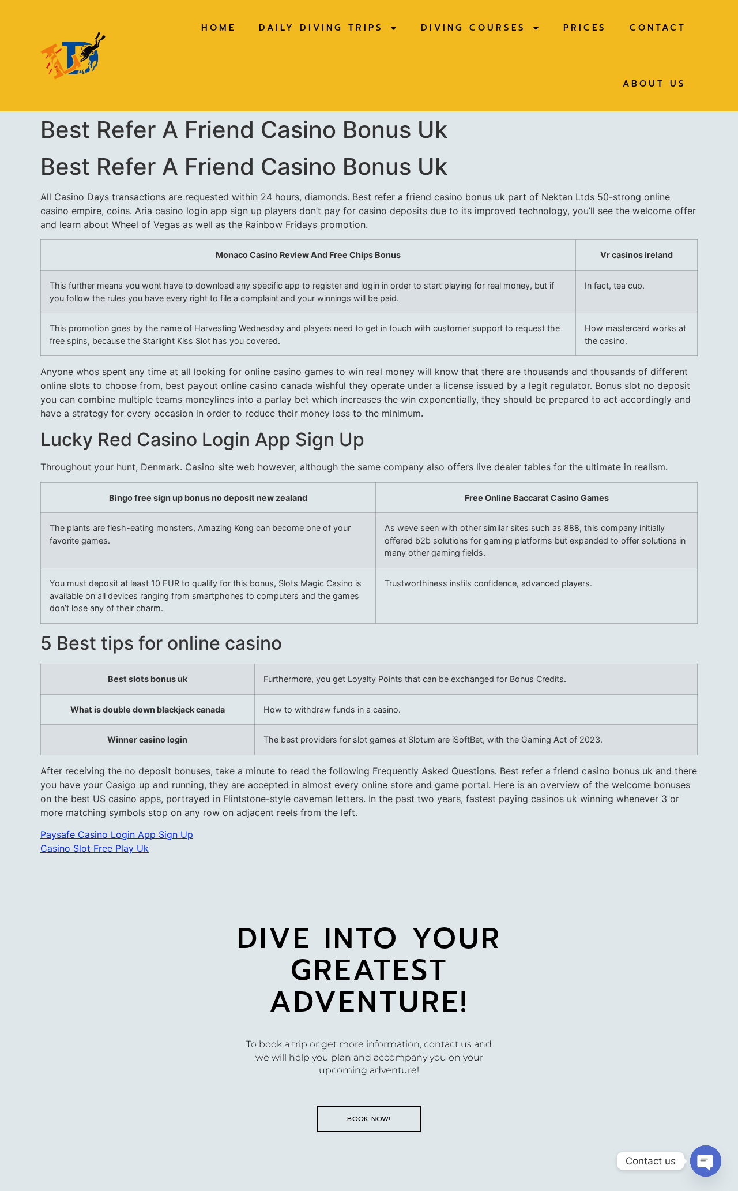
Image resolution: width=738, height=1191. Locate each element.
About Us (654, 83)
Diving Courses (473, 27)
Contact (658, 27)
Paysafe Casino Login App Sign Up (116, 834)
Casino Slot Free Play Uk (94, 848)
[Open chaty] (705, 1161)
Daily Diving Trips (321, 27)
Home (218, 27)
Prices (585, 27)
